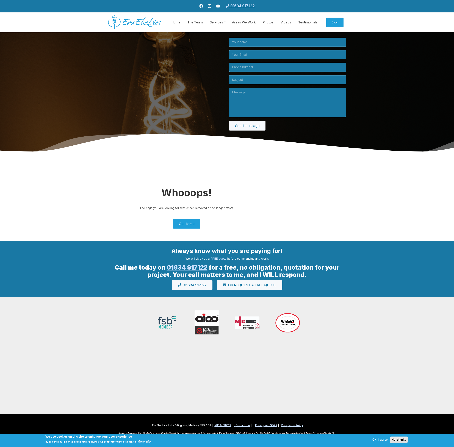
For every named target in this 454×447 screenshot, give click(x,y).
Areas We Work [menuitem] (244, 22)
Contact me (243, 425)
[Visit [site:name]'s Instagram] (209, 6)
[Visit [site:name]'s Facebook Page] (201, 6)
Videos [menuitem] (286, 22)
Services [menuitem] (218, 25)
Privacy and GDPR (266, 425)
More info (144, 441)
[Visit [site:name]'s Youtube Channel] (218, 6)
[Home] (135, 22)
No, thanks (399, 439)
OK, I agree (380, 439)
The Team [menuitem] (195, 22)
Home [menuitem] (175, 22)
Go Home (187, 224)
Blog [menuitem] (335, 22)
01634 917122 (242, 6)
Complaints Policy (292, 425)
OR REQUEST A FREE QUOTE (252, 285)
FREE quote (218, 258)
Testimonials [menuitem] (307, 22)
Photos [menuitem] (268, 22)
